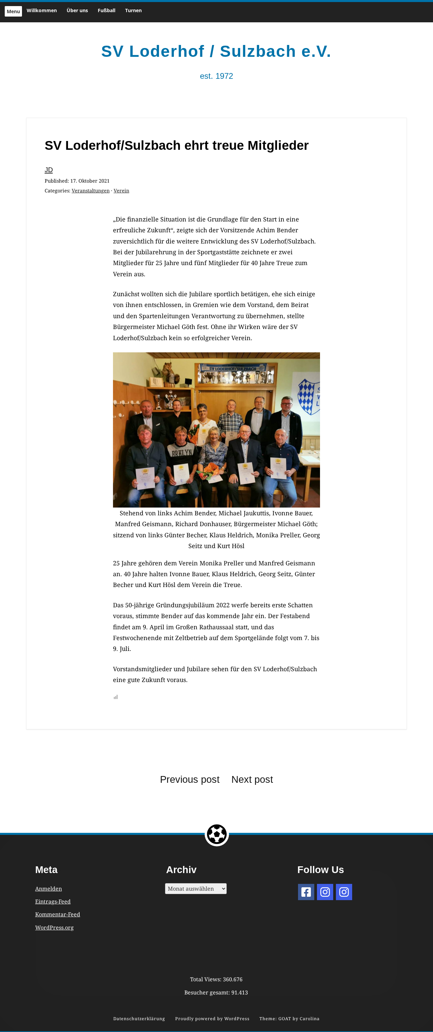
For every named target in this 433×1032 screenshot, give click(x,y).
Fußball (106, 10)
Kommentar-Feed (57, 914)
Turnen (133, 10)
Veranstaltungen (91, 190)
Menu (13, 11)
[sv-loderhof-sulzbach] (344, 892)
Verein (121, 190)
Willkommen (42, 10)
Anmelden (48, 888)
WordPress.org (54, 927)
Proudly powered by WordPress (212, 1019)
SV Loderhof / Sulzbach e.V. (216, 51)
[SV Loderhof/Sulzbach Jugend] (325, 892)
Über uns (77, 10)
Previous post (190, 779)
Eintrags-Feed (53, 901)
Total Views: (206, 979)
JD (49, 169)
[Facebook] (306, 892)
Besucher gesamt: (207, 992)
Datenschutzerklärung (139, 1019)
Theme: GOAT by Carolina (289, 1019)
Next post (252, 779)
